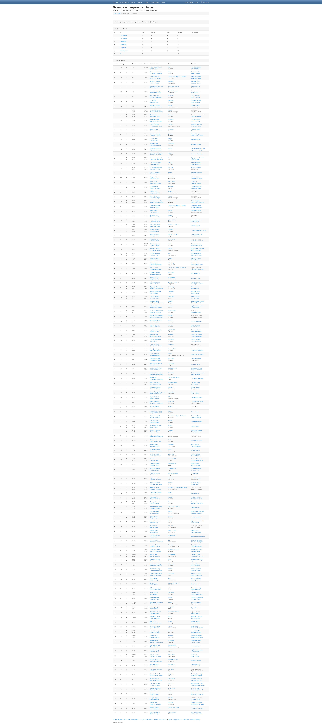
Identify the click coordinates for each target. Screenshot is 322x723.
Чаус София (153, 341)
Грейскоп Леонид (155, 134)
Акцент (170, 602)
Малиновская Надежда (197, 301)
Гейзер (170, 354)
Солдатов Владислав (197, 628)
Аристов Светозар (155, 545)
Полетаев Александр (197, 241)
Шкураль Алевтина (196, 370)
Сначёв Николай (195, 545)
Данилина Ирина (195, 570)
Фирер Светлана (195, 465)
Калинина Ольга (195, 177)
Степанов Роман (195, 278)
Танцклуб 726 (172, 349)
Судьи (146, 2)
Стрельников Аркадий (197, 150)
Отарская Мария (195, 483)
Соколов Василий (196, 303)
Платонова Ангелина (156, 121)
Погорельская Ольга (197, 597)
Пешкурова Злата (155, 169)
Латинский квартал (173, 86)
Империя (170, 100)
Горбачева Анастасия (197, 269)
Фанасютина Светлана (197, 693)
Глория (170, 597)
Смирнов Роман (154, 258)
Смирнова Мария (155, 604)
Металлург (171, 263)
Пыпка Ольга (194, 530)
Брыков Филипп (195, 296)
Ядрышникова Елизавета (198, 536)
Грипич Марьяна (154, 628)
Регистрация (189, 2)
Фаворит (170, 334)
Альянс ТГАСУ (172, 459)
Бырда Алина (194, 626)
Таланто (170, 124)
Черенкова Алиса (155, 499)
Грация (170, 158)
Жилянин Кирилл (154, 678)
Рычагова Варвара (155, 312)
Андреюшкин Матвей (156, 573)
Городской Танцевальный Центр (177, 487)
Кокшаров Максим (155, 224)
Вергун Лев (153, 621)
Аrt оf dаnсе (171, 688)
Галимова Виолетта (197, 234)
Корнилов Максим (196, 602)
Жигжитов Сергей (155, 712)
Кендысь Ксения (195, 507)
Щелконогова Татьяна (156, 642)
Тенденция (171, 363)
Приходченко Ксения (197, 135)
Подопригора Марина (156, 150)
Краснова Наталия (196, 678)
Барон (170, 210)
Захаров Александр (196, 502)
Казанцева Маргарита (156, 317)
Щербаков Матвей (155, 291)
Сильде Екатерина (196, 188)
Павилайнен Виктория (156, 436)
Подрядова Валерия (155, 78)
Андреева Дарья (154, 207)
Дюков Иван (153, 583)
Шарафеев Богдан (155, 349)
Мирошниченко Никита (156, 373)
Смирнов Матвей (155, 358)
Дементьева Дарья (155, 551)
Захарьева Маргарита (156, 413)
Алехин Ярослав (154, 234)
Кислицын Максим (196, 417)
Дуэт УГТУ (171, 683)
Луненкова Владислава (156, 111)
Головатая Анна (154, 637)
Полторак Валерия (155, 365)
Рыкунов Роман (195, 105)
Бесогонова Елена (196, 331)
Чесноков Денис (195, 364)
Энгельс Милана (154, 284)
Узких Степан (153, 526)
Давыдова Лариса (196, 312)
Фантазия (171, 693)
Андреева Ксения (196, 144)
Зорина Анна (153, 537)
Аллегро (170, 702)
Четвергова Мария (196, 207)
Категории (117, 13)
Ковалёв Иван (195, 293)
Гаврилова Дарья (155, 174)
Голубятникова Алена (156, 561)
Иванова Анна (154, 293)
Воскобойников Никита (156, 315)
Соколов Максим (155, 559)
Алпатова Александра (156, 73)
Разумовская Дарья (155, 360)
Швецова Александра (156, 154)
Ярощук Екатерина (155, 188)
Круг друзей (171, 535)
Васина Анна (194, 92)
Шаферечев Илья (155, 693)
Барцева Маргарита (155, 193)
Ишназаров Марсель (197, 284)
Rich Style (171, 344)
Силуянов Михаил (155, 683)
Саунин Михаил (154, 397)
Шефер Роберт (154, 95)
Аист (169, 253)
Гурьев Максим (195, 236)
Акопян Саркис (195, 288)
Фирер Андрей (195, 463)
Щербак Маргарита (155, 336)
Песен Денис (153, 440)
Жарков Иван (153, 554)
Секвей (170, 110)
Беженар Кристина (155, 456)
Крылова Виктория (155, 589)
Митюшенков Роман (197, 637)
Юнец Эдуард (195, 444)
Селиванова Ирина (196, 349)
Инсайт (170, 105)
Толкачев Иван (154, 344)
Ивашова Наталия (196, 497)
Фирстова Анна (195, 102)
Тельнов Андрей (195, 95)
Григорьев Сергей (196, 446)
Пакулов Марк (154, 334)
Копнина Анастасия (196, 459)
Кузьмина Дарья (154, 465)
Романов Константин (156, 67)
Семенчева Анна (154, 475)
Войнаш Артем (154, 530)
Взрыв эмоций (172, 645)
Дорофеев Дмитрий (155, 287)
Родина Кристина (155, 508)
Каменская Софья (155, 370)
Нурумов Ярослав (155, 105)
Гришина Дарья (154, 231)
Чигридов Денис (195, 81)
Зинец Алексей (154, 540)
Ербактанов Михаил (155, 588)
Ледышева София (155, 116)
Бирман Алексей (195, 613)
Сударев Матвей (154, 655)
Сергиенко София (155, 221)
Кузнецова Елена (196, 116)
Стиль (170, 397)
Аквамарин (171, 678)
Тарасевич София (155, 432)
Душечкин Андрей (155, 430)
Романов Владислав (155, 492)
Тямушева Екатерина (156, 126)
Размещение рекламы (160, 719)
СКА (169, 201)
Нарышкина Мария (155, 350)
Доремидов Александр (156, 602)
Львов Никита (154, 592)
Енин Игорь (194, 181)
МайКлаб (171, 401)
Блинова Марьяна (155, 355)
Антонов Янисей (154, 454)
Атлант (170, 67)
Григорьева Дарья (155, 632)
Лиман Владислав (196, 76)
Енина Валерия (195, 393)
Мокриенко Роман (155, 616)
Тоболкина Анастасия (197, 378)
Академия (171, 592)
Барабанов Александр (156, 411)
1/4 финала (123, 44)
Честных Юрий (195, 298)
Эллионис (171, 177)
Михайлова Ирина (196, 631)
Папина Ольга (195, 412)
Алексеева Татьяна (196, 635)
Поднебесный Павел (156, 320)
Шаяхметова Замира (156, 307)
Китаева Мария (154, 513)
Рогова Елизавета (155, 164)
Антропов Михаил (196, 167)
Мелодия (171, 115)
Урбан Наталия (195, 374)
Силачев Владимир (155, 110)
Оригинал (171, 153)
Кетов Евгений (195, 688)
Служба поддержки (173, 719)
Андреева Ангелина (155, 479)
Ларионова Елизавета (156, 451)
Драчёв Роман (154, 143)
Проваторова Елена (196, 594)
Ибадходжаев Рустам (156, 167)
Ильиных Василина (155, 145)
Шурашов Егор (154, 215)
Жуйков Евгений (195, 454)
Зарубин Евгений (195, 589)
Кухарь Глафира (154, 694)
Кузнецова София (155, 556)
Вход (196, 2)
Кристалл (171, 339)
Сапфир (170, 526)
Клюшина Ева (153, 140)
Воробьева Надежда (156, 680)
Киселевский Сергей (196, 178)
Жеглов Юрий (154, 640)
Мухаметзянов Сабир (156, 201)
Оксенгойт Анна (195, 327)
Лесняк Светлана (196, 126)
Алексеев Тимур (154, 631)
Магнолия (171, 373)
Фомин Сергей (195, 260)
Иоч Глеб (152, 459)
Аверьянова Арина (155, 709)
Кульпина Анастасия (156, 97)
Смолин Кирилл (195, 387)
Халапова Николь (196, 183)
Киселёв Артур (154, 420)
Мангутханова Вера (196, 714)
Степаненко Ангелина (156, 570)
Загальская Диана (155, 685)
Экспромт (171, 444)
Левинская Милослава (156, 288)
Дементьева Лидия (196, 421)
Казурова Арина (154, 518)
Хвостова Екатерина (156, 131)
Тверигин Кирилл (155, 473)
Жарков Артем (154, 497)
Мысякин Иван (154, 138)
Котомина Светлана (155, 250)
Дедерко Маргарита (196, 540)
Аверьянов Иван (154, 597)
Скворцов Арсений (155, 244)
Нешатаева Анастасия (156, 542)
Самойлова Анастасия (156, 159)
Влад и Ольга (172, 530)
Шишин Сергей (154, 444)
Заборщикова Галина (197, 683)
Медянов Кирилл (196, 660)
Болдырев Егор (154, 277)
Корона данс (172, 277)
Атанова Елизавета (155, 274)
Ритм (169, 449)
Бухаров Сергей (154, 698)
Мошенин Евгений (196, 100)
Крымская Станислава (156, 403)
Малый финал (124, 51)
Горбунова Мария (155, 618)
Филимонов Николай (156, 669)
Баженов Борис (154, 354)
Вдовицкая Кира (154, 608)
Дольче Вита (172, 220)
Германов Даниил (155, 272)
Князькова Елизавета (156, 264)
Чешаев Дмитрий (196, 569)
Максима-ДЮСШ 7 (173, 549)
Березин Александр (196, 172)
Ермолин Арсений (155, 674)
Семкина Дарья (154, 613)
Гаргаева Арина (154, 241)
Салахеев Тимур (154, 650)
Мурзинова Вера (154, 331)
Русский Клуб (172, 310)
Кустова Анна (154, 88)
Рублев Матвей (154, 119)
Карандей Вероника (155, 135)
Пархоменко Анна (196, 640)
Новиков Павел (195, 565)
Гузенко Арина (154, 68)
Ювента (170, 306)
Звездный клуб (172, 368)
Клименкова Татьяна (156, 661)
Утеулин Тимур (195, 134)
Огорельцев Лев (154, 76)
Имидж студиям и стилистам (121, 719)
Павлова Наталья (196, 341)
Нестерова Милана (155, 384)
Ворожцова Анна (196, 580)
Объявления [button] (154, 2)
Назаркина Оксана (196, 220)
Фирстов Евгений (196, 250)
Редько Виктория (196, 608)
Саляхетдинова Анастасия (198, 230)
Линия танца (172, 239)
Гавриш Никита (154, 124)
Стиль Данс (171, 181)
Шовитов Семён (154, 248)
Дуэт (169, 540)
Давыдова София (155, 226)
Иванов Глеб (194, 484)
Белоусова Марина (196, 440)
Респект (170, 497)
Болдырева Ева (154, 599)
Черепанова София (155, 92)
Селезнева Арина (155, 327)
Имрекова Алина (195, 68)
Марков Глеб (153, 702)
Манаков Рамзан (154, 401)
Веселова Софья (154, 446)
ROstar (170, 621)
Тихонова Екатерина (156, 107)
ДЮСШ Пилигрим (173, 91)
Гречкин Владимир (155, 172)
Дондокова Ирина (155, 714)
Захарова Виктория (155, 704)
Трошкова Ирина (196, 358)
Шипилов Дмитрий (196, 124)
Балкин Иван (153, 516)
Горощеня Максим (155, 205)
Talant (115, 2)
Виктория (171, 272)
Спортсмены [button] (124, 2)
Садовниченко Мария (197, 401)
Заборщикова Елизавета (198, 685)
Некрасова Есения (155, 690)
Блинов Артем (154, 239)
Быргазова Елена (196, 712)
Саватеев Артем (154, 301)
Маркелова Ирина (196, 78)
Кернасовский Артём (156, 368)
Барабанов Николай (155, 425)
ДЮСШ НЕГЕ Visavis (174, 377)
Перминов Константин (197, 556)
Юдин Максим (154, 129)
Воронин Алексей (196, 253)
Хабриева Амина (154, 651)
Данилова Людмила (196, 575)
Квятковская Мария (155, 217)
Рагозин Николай (155, 253)
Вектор (170, 698)
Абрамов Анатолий (196, 561)
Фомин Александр (155, 91)
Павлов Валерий (195, 339)
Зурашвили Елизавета (156, 269)
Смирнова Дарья (154, 422)
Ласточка (171, 573)
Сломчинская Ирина (196, 397)
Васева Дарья (154, 666)
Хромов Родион (195, 621)
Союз (169, 244)
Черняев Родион (195, 139)
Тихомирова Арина (196, 336)
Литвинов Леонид (155, 626)
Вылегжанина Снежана (156, 675)
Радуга (170, 138)
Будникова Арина (155, 389)
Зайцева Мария (154, 503)
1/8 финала (123, 41)
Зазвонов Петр (195, 291)
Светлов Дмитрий (155, 645)
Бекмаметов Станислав (197, 373)
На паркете (171, 664)
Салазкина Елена (196, 416)
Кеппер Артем (195, 493)
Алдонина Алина (154, 671)
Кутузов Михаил (154, 296)
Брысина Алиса (154, 594)
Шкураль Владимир (196, 368)
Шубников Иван (154, 115)
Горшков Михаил (155, 535)
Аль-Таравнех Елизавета (157, 303)
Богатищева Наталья (197, 559)
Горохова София (154, 255)
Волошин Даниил (155, 468)
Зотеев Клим (153, 578)
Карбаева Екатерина (197, 306)
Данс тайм (171, 296)
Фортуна (170, 186)
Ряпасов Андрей (195, 664)
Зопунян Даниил (154, 220)
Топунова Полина (155, 494)
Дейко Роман (153, 181)
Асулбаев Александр (156, 330)
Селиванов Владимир (197, 350)
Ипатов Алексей (195, 174)
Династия (171, 143)
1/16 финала (123, 38)
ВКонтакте (205, 2)
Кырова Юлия (154, 427)
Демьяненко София (155, 183)
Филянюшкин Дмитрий (197, 248)
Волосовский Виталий (197, 704)
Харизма (170, 172)
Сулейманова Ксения (156, 346)
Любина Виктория (155, 417)
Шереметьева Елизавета (157, 202)
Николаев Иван (154, 487)
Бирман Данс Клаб (173, 612)
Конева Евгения (195, 389)
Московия (171, 95)
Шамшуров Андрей (196, 675)
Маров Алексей (195, 666)
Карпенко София (154, 245)
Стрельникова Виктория (198, 148)
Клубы (133, 2)
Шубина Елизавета (155, 408)
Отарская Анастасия (156, 484)
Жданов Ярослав (154, 325)
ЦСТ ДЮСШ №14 (173, 659)
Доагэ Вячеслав (195, 97)
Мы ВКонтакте (184, 719)
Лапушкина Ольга (196, 258)
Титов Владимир (195, 201)
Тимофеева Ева (154, 236)
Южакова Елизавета (197, 503)
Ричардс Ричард (154, 229)
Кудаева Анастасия (196, 513)
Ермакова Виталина (155, 489)
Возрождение (172, 463)
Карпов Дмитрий (154, 607)
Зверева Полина (154, 178)
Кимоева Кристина (155, 441)
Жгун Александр (154, 435)
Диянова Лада (154, 522)
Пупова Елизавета (155, 647)
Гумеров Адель (195, 307)
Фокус (170, 72)
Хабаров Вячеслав (155, 387)
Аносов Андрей (154, 664)
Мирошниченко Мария (156, 374)
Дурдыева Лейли (154, 279)
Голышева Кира (154, 699)
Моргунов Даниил (155, 463)
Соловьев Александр (156, 564)
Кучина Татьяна (195, 450)
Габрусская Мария (155, 198)
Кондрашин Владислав (197, 202)
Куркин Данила (154, 186)
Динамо (170, 134)
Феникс (170, 483)
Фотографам (134, 719)
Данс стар (171, 454)
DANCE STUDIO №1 (173, 224)
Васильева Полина (155, 393)
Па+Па (170, 148)
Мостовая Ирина (196, 578)
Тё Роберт (153, 100)
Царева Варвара (154, 398)
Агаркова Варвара (155, 546)
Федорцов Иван (154, 478)
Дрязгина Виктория (155, 575)
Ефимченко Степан (155, 521)
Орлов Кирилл (154, 263)
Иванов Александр (196, 321)
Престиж (170, 387)
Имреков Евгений (196, 67)
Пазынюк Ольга (195, 623)
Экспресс (170, 291)
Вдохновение (172, 712)
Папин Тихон (153, 210)
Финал (122, 54)
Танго (170, 626)
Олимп (170, 301)
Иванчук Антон (154, 659)
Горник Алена (154, 585)
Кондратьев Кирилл (155, 688)
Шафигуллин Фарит (196, 549)
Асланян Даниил (154, 406)
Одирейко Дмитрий (196, 546)
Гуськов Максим (195, 642)
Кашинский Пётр (195, 72)
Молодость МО (172, 382)
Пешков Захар (154, 267)
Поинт (170, 492)
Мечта (170, 616)
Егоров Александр (196, 588)
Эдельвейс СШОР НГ (174, 506)
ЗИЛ (169, 440)
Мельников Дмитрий (156, 158)
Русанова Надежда (196, 616)
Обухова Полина (154, 298)
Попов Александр (155, 382)
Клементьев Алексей (197, 690)
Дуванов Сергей (195, 86)
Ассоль (170, 411)
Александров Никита (156, 363)
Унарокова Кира (154, 212)
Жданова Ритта (195, 273)
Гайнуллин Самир (155, 306)
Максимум (171, 640)
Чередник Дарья (154, 322)
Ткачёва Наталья (196, 244)
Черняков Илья (195, 551)
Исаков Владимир (155, 569)
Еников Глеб (153, 191)
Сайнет (170, 631)
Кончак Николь (195, 618)
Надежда (170, 81)
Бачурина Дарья (154, 83)
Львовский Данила (155, 483)
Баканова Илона (195, 83)
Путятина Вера (195, 699)
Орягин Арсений (154, 511)
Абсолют (170, 315)
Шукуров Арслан (154, 177)
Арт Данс (171, 669)
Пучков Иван (194, 473)
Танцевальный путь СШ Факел (177, 76)
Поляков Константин (197, 460)
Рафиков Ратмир (196, 456)
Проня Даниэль (154, 196)
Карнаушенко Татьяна (197, 158)
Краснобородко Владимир (157, 392)
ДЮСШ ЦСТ (171, 330)
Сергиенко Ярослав (155, 148)
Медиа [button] (164, 2)
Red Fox (170, 167)
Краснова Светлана (196, 680)
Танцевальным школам (146, 719)
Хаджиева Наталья (196, 255)
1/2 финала (123, 47)
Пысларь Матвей (155, 502)
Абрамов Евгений (196, 632)
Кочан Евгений (195, 159)
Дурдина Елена (195, 592)
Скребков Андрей (155, 416)
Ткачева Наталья (196, 432)
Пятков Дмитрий (195, 646)
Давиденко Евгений (196, 334)
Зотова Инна (194, 263)
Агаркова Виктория (155, 260)
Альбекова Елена (196, 573)
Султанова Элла (195, 384)
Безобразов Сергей (196, 245)
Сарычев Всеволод (155, 162)
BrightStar (171, 607)
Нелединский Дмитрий (156, 86)
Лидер (170, 248)
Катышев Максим (155, 449)
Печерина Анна (195, 225)
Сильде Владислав (196, 186)
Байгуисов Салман (155, 282)
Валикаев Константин (156, 72)
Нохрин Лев (153, 377)
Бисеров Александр (196, 674)
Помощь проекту (195, 719)
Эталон (170, 545)
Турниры (139, 2)
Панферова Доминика (156, 565)
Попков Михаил (154, 707)
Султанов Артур (195, 382)
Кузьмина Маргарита (197, 542)
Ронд (169, 559)
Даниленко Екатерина (197, 354)
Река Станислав (195, 73)
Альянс (170, 588)
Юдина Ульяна (154, 532)
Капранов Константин (156, 153)
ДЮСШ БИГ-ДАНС (173, 234)
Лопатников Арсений (156, 506)
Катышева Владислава (156, 379)
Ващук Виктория (154, 580)
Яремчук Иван (154, 635)
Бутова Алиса (195, 221)
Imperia (170, 320)
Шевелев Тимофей (155, 612)
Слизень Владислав (155, 339)
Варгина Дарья (154, 527)
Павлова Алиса (154, 102)
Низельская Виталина (156, 623)
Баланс (170, 502)
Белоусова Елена (196, 330)
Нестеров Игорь (195, 599)
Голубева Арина (154, 460)
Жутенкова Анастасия (197, 694)
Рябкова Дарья (154, 470)
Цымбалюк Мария (196, 210)
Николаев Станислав (197, 154)
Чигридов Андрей (155, 81)
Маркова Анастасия (196, 702)
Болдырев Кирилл (155, 549)
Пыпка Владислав (196, 532)
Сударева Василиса (155, 656)
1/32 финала (123, 35)
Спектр (170, 420)
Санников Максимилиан (156, 310)
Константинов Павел (197, 264)
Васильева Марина (196, 499)
